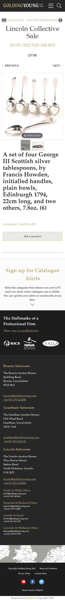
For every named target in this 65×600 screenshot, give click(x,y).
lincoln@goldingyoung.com (19, 479)
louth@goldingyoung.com (14, 493)
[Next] (56, 106)
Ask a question (32, 236)
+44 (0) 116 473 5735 (12, 533)
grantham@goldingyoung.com (21, 437)
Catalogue (16, 20)
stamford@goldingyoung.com (16, 506)
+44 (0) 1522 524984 (14, 483)
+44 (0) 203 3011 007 (12, 521)
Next (56, 65)
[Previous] (8, 106)
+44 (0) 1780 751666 (11, 508)
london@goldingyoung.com (15, 518)
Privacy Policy (24, 573)
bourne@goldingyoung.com (19, 395)
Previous (11, 65)
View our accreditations (20, 331)
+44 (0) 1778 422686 (14, 399)
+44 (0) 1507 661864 (11, 496)
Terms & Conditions (48, 568)
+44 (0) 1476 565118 (14, 441)
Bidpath (32, 598)
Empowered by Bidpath (32, 590)
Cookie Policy (41, 573)
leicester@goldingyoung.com (16, 531)
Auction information (42, 20)
